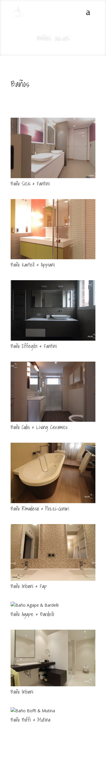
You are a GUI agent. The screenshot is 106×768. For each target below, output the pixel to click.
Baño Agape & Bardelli (32, 614)
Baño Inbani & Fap (29, 586)
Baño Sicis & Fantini (30, 183)
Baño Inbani (22, 691)
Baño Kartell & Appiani (33, 264)
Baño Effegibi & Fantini (34, 346)
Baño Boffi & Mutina (30, 720)
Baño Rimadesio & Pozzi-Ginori (40, 508)
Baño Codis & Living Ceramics (39, 427)
